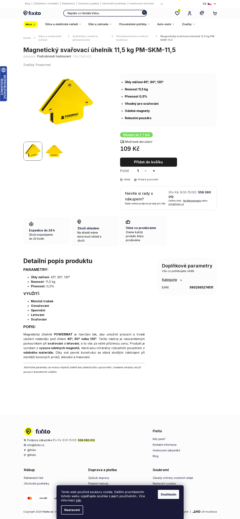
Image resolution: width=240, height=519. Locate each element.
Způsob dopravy (98, 477)
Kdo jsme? (159, 439)
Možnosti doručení (138, 142)
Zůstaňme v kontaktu (46, 3)
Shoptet (183, 511)
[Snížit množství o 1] (145, 171)
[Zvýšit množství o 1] (154, 171)
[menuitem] (32, 24)
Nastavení (72, 510)
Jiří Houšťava (209, 511)
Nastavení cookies (164, 483)
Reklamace (68, 3)
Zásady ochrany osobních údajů (173, 477)
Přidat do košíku (148, 162)
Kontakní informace (165, 444)
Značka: (36, 65)
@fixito (31, 450)
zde (78, 500)
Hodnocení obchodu (142, 3)
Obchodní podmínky (114, 3)
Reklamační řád (33, 477)
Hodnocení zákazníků (166, 450)
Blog (27, 3)
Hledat (144, 12)
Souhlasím (168, 494)
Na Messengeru (192, 200)
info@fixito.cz (176, 204)
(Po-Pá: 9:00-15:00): (189, 194)
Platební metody (98, 483)
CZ (204, 3)
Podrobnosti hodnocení (54, 56)
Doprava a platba (89, 3)
